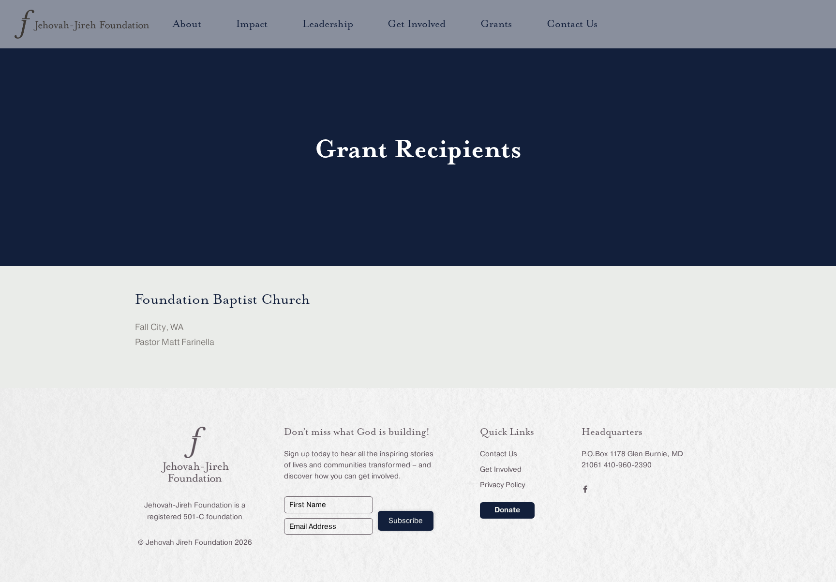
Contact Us (498, 453)
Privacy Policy (502, 484)
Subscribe (405, 520)
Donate (507, 510)
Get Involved (501, 469)
